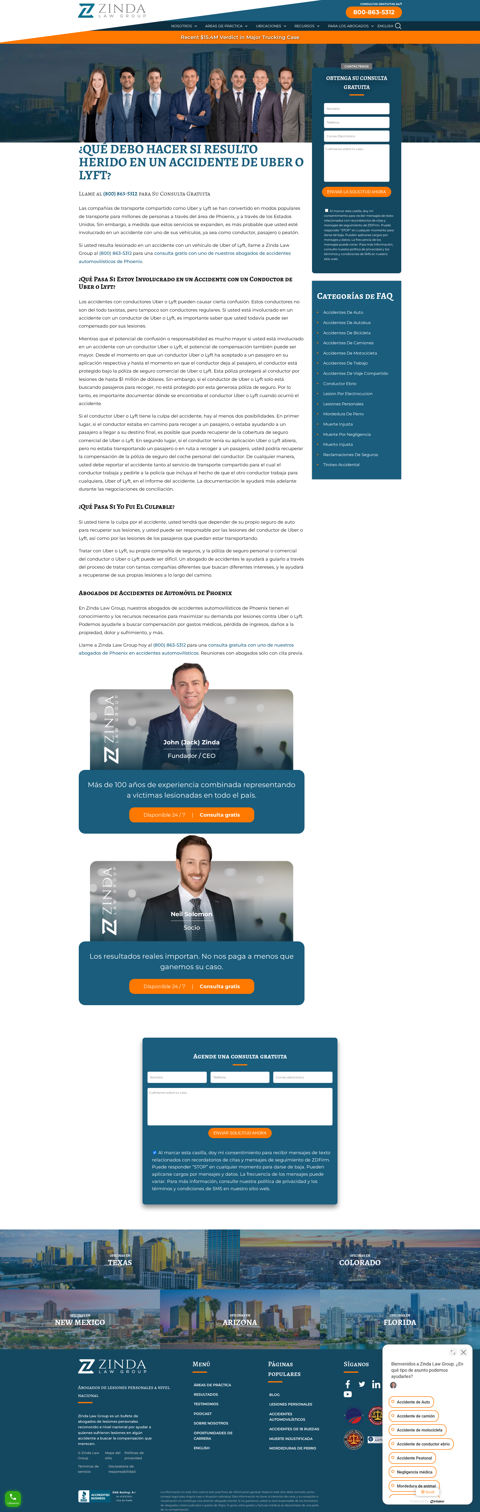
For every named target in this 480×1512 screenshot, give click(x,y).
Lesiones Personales (343, 404)
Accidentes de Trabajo (345, 363)
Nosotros (181, 26)
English (385, 26)
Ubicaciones (268, 26)
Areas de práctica (223, 26)
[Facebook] (348, 1386)
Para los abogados (348, 26)
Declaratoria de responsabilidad (122, 1468)
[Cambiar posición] (453, 1352)
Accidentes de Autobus (347, 322)
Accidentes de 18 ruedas (294, 1429)
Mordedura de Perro (343, 414)
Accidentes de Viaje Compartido (355, 373)
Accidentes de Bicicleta (346, 333)
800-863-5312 (373, 12)
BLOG (274, 1394)
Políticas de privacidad (134, 1455)
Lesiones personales (290, 1404)
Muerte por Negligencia (347, 434)
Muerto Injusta (338, 444)
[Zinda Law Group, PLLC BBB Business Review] (116, 1496)
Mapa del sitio (112, 1455)
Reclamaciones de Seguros (350, 454)
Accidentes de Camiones (348, 343)
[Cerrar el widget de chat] (464, 1352)
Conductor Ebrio (339, 383)
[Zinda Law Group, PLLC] (112, 11)
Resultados (206, 1394)
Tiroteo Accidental (341, 464)
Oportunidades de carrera (213, 1436)
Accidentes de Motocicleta (350, 353)
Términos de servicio (88, 1468)
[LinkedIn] (377, 1386)
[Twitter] (362, 1386)
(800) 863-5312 (120, 194)
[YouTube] (348, 1396)
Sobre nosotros (211, 1423)
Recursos (304, 26)
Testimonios (206, 1404)
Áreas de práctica (212, 1385)
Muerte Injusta (338, 424)
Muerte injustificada (290, 1438)
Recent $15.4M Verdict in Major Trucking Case (240, 37)
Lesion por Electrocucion (348, 393)
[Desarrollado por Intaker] (437, 1501)
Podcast (203, 1413)
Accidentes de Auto (343, 312)
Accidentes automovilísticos (287, 1417)
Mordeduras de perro (292, 1448)
